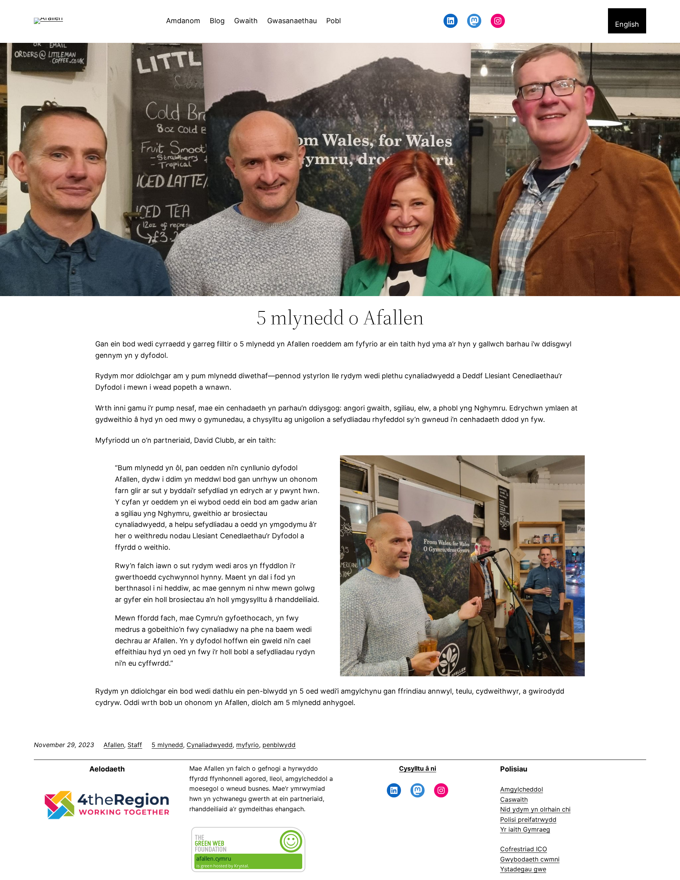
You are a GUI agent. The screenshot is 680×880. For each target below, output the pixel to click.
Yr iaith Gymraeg (525, 829)
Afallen (113, 745)
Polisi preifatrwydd (528, 819)
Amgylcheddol (521, 789)
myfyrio (247, 745)
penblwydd (279, 745)
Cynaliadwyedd (210, 745)
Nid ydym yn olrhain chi (535, 809)
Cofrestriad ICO (523, 849)
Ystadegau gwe (523, 869)
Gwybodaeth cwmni (530, 859)
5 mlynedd (167, 745)
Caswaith (514, 799)
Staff (135, 745)
